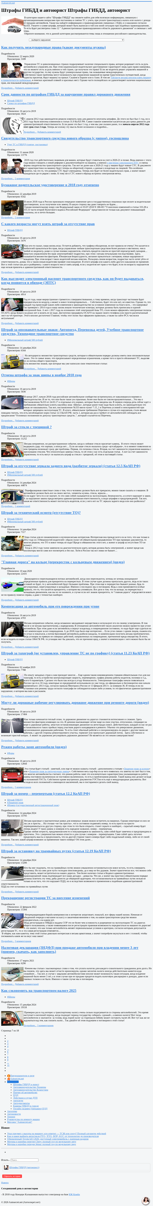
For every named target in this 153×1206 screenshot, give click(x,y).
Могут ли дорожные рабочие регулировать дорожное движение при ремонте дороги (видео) (75, 702)
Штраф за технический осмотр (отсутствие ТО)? (41, 513)
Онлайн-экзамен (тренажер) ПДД (30, 1108)
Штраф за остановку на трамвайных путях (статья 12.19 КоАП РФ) (56, 851)
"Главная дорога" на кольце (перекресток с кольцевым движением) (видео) (63, 562)
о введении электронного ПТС (123, 162)
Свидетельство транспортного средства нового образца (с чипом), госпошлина (65, 138)
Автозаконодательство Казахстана (30, 1090)
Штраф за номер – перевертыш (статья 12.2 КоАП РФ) (45, 793)
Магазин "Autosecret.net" (19, 1122)
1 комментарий (22, 506)
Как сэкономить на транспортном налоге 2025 (38, 990)
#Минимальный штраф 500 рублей (25, 340)
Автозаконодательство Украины (29, 1087)
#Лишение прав (15, 802)
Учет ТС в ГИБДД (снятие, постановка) (27, 144)
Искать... (5, 1160)
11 (8, 1065)
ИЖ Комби (74, 1194)
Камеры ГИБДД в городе (26, 1106)
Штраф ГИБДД (15, 100)
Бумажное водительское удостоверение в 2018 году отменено (50, 185)
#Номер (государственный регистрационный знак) (33, 805)
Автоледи (18, 1100)
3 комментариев (23, 941)
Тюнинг (11, 1116)
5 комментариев (23, 787)
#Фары (10, 753)
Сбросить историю (12, 1176)
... (8, 1049)
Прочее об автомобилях (25, 1092)
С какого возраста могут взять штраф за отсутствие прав (48, 224)
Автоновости (14, 1114)
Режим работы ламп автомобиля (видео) (34, 747)
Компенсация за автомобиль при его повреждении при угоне (50, 606)
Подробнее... (7, 88)
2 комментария (22, 178)
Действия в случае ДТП (25, 1098)
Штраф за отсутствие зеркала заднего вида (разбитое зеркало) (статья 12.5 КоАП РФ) (70, 466)
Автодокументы (21, 1103)
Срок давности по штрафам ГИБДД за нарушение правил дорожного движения (65, 94)
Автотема (12, 1111)
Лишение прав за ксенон (136, 768)
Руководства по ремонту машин (23, 1119)
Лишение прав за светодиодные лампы (49, 771)
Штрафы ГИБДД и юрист (26, 1084)
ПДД (15, 1095)
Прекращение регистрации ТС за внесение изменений (45, 898)
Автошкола (13, 1082)
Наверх (5, 1182)
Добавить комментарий (27, 88)
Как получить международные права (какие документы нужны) (53, 47)
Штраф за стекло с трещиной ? (26, 427)
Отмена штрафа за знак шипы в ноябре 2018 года (41, 375)
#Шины (11, 381)
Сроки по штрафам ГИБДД (21, 103)
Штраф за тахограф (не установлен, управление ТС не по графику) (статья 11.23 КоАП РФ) (75, 653)
